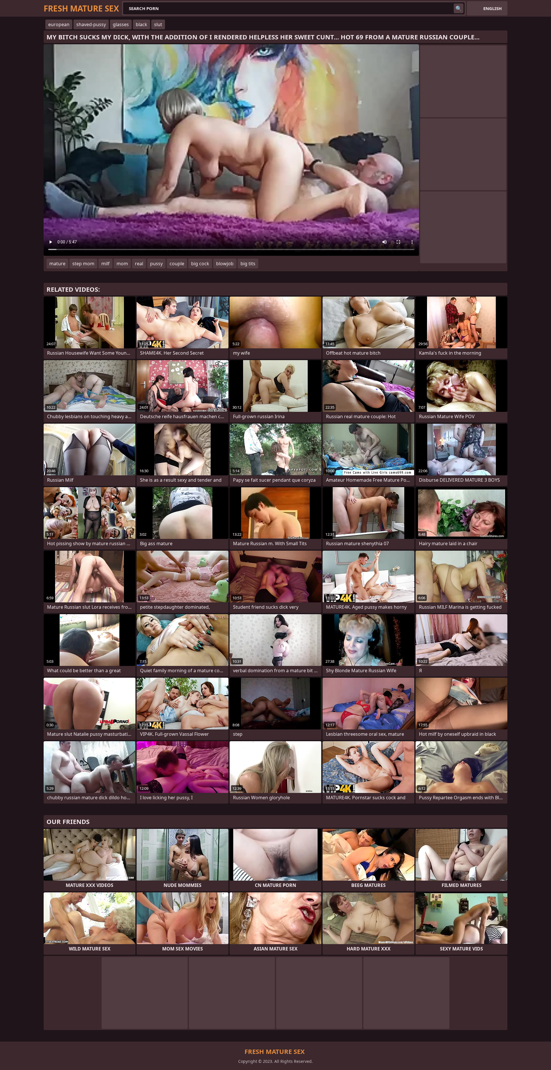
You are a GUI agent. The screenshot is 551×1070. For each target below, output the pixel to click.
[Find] (458, 8)
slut (158, 24)
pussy (156, 263)
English (492, 8)
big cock (200, 263)
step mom (83, 263)
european (58, 24)
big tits (247, 263)
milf (105, 263)
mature (57, 263)
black (141, 24)
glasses (121, 24)
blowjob (225, 263)
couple (177, 263)
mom (122, 263)
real (139, 263)
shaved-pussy (91, 24)
